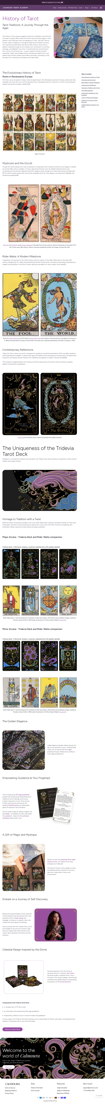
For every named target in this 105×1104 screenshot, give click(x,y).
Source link (62, 620)
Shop (54, 7)
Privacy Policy (9, 1093)
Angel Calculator (62, 1088)
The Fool (5, 245)
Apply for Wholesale (63, 1090)
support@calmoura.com (90, 1088)
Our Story (94, 7)
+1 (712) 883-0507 (89, 1090)
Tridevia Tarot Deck (37, 1088)
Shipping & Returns (11, 1090)
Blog (87, 7)
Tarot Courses (62, 7)
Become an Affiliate (63, 1093)
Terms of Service (10, 1088)
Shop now (8, 1067)
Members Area (72, 7)
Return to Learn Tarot (12, 1029)
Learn (81, 7)
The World (14, 245)
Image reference (27, 245)
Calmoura (54, 1100)
